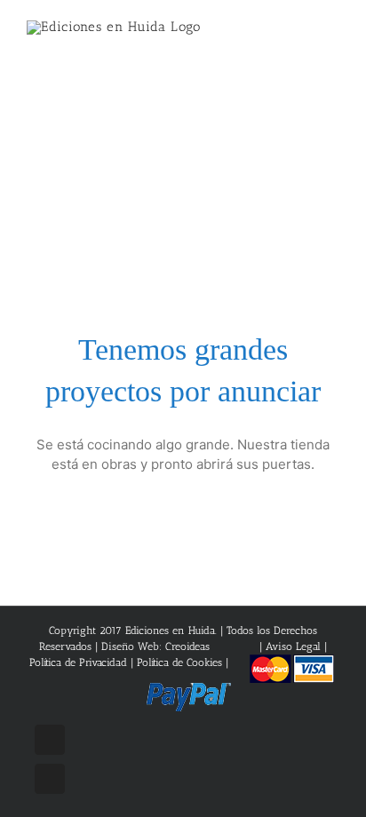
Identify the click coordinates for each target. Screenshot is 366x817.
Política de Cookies (179, 662)
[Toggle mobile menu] (332, 36)
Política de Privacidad (78, 662)
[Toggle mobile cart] (300, 36)
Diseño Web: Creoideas (155, 646)
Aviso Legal (295, 646)
